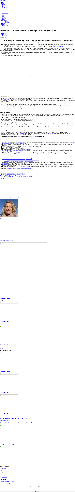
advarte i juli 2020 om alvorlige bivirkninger (22, 152)
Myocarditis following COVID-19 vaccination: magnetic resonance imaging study (17, 155)
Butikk (3, 10)
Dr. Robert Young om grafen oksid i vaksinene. (11, 156)
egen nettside (35, 136)
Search (1, 27)
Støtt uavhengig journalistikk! (7, 240)
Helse (3, 2)
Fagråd (3, 6)
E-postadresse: (37, 487)
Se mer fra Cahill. (71, 142)
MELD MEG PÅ (37, 491)
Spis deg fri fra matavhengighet (7, 444)
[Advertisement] (37, 66)
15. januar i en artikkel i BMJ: (57, 46)
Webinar (3, 12)
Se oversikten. (28, 149)
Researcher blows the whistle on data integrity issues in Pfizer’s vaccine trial (20, 161)
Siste (6, 35)
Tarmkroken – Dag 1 (5, 345)
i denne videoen (21, 158)
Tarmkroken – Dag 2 (5, 321)
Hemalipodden (5, 13)
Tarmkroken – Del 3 (5, 298)
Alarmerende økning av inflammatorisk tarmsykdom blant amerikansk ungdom (19, 422)
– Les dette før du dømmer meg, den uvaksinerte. (16, 173)
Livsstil (3, 4)
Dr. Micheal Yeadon (50, 133)
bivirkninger (7, 197)
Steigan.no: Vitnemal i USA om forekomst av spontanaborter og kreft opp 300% (17, 159)
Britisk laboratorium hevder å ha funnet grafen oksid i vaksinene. (14, 143)
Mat (3, 3)
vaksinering (22, 197)
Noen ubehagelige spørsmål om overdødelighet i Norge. (10, 175)
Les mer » (2, 301)
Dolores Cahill (17, 132)
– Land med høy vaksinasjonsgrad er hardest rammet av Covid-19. (19, 176)
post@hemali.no (3, 468)
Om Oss (6, 8)
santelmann (14, 197)
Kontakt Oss (7, 9)
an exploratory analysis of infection (24, 166)
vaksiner (18, 197)
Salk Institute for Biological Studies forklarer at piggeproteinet (13, 150)
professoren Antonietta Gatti (9, 99)
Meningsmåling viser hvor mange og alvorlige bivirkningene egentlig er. (20, 168)
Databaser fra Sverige (24, 133)
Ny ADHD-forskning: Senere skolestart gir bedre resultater (14, 418)
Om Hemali (4, 7)
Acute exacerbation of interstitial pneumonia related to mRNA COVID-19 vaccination (23, 160)
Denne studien (5, 164)
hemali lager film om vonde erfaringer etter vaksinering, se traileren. (12, 174)
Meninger (4, 5)
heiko (10, 197)
